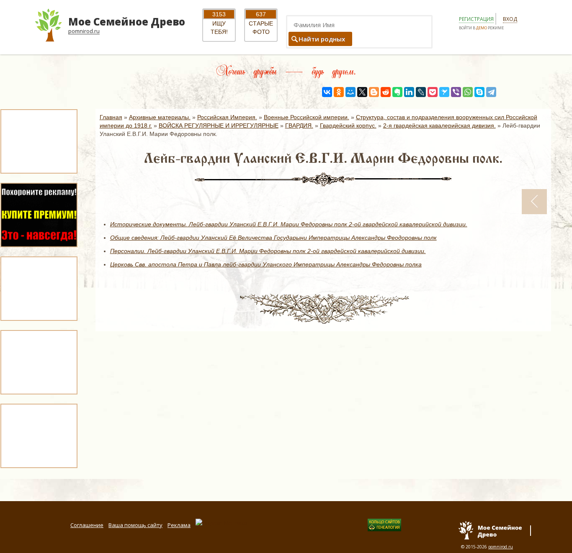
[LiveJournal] (421, 92)
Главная (111, 117)
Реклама (179, 525)
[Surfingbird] (444, 92)
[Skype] (479, 92)
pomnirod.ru (500, 547)
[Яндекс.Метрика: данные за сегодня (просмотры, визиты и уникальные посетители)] (221, 523)
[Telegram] (491, 92)
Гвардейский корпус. (348, 125)
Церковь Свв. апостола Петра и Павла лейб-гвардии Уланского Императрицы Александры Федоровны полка (266, 264)
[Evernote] (397, 92)
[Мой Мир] (350, 92)
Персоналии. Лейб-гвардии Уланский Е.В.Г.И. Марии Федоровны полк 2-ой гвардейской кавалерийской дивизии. (268, 251)
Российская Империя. (227, 117)
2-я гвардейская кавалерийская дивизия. (439, 125)
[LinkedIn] (409, 92)
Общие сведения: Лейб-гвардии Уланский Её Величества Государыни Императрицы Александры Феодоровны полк (273, 237)
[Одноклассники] (339, 92)
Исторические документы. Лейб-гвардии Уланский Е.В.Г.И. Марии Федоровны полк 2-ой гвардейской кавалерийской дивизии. (288, 224)
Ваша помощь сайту (135, 525)
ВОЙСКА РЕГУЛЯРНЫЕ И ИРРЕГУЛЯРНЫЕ (218, 125)
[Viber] (456, 92)
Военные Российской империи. (306, 117)
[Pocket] (433, 92)
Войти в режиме (481, 28)
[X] (362, 92)
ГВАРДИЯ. (299, 125)
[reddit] (386, 92)
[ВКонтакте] (327, 92)
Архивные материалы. (160, 117)
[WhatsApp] (468, 92)
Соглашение (86, 525)
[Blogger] (374, 92)
